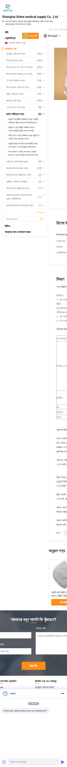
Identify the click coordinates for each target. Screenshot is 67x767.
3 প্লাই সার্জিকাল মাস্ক (23, 80)
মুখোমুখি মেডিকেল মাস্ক (23, 53)
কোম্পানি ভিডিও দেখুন (17, 42)
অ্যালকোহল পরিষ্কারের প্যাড (23, 188)
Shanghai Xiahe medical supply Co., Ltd (30, 17)
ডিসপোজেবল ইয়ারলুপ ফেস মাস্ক (23, 73)
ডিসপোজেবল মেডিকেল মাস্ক (23, 87)
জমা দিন (34, 666)
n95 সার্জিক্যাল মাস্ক (23, 114)
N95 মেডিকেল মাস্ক (23, 93)
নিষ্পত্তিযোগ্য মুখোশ (23, 60)
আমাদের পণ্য (11, 48)
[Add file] (4, 762)
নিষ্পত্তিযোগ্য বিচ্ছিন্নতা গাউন (23, 174)
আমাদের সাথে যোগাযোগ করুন (18, 232)
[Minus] (63, 693)
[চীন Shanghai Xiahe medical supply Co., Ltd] (8, 7)
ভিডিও (7, 226)
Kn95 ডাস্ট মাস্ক (23, 100)
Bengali (52, 35)
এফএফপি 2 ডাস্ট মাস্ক (23, 107)
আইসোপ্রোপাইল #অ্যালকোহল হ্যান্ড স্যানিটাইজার (23, 197)
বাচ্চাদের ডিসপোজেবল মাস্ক (23, 168)
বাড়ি (6, 32)
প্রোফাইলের (10, 38)
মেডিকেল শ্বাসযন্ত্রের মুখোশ (23, 161)
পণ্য (55, 29)
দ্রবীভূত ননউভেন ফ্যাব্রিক (23, 181)
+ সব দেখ (40, 212)
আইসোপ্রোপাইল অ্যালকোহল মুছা (23, 205)
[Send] (62, 762)
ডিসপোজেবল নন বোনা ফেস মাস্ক (23, 67)
